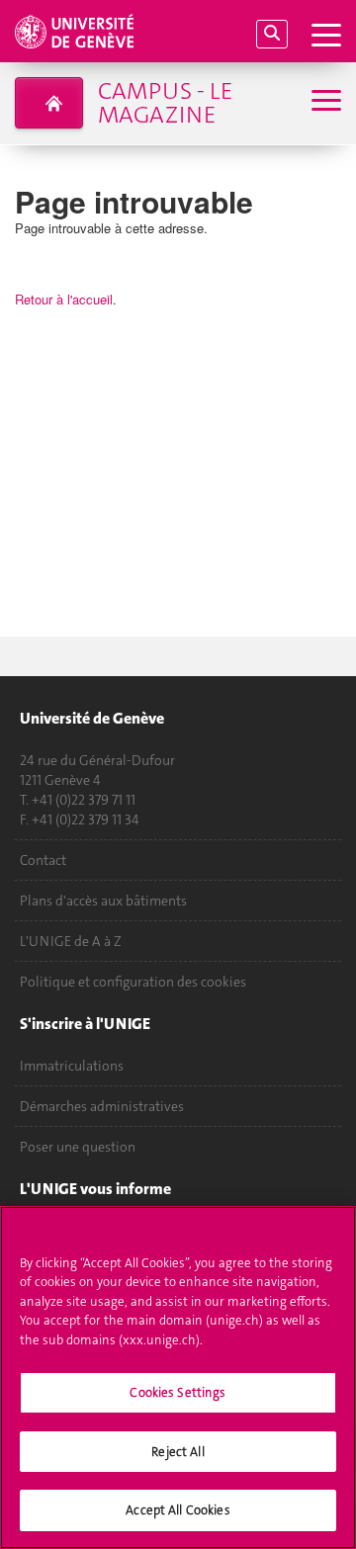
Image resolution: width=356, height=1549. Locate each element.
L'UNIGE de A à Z (71, 941)
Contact (43, 860)
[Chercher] (272, 34)
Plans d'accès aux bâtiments (103, 900)
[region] (178, 1377)
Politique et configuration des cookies (133, 981)
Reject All (177, 1451)
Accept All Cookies (177, 1510)
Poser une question (77, 1147)
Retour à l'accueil (64, 299)
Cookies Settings (177, 1392)
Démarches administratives (102, 1106)
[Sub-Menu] (324, 102)
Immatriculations (72, 1066)
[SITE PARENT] (49, 103)
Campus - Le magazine (165, 103)
